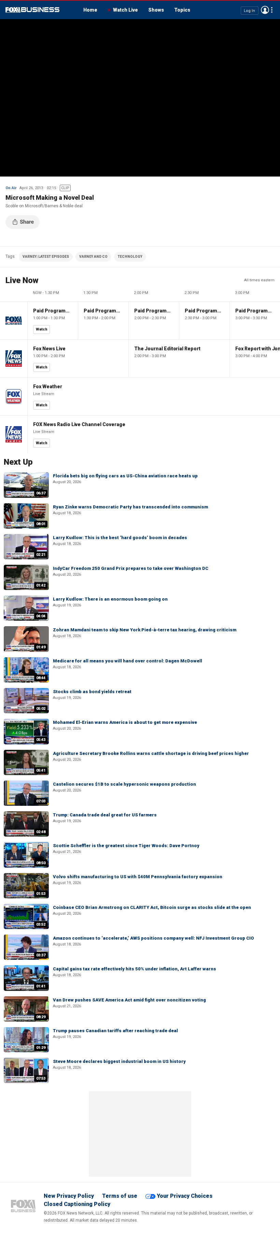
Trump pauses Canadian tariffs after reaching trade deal (115, 1030)
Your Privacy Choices (184, 1196)
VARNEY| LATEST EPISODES (46, 256)
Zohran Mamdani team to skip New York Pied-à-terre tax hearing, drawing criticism (144, 629)
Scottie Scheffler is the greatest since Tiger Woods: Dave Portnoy (126, 845)
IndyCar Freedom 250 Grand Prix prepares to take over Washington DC (130, 568)
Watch (41, 329)
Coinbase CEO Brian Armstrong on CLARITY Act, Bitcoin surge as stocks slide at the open (152, 907)
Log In (249, 10)
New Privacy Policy (69, 1196)
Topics (182, 10)
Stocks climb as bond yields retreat (92, 691)
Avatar (265, 10)
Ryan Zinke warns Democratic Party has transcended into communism (130, 506)
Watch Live (125, 10)
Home (90, 10)
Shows (156, 10)
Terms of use (119, 1196)
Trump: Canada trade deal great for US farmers (105, 814)
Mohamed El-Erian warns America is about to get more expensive (125, 722)
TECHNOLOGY (130, 256)
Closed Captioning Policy (77, 1204)
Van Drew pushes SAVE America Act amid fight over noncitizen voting (129, 999)
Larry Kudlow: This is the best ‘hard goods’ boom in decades (120, 537)
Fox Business (32, 10)
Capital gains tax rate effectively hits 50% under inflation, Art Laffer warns (134, 968)
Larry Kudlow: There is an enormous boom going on (110, 599)
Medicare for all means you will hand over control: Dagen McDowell (127, 660)
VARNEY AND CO (93, 256)
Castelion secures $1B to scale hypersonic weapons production (124, 784)
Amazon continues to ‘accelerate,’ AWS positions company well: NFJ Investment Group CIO (153, 938)
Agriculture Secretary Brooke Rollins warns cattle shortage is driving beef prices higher (151, 753)
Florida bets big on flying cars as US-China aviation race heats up (125, 475)
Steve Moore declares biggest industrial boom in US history (119, 1061)
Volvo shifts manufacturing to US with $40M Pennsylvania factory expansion (137, 876)
